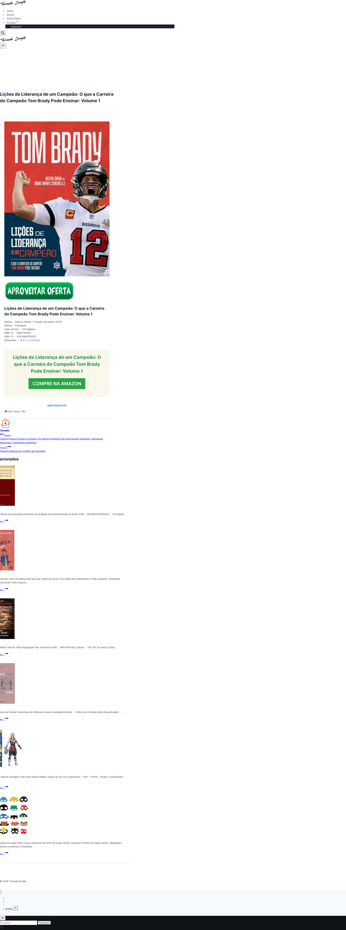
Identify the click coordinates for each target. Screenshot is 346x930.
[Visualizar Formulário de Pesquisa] (3, 33)
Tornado (4, 430)
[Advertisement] (173, 69)
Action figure (14, 18)
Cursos (10, 14)
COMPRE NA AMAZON (57, 383)
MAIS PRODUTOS (56, 405)
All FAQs (9, 909)
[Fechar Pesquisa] (2, 918)
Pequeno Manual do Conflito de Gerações (22, 449)
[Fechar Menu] (0, 892)
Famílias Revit (16, 26)
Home (10, 10)
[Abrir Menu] (3, 46)
